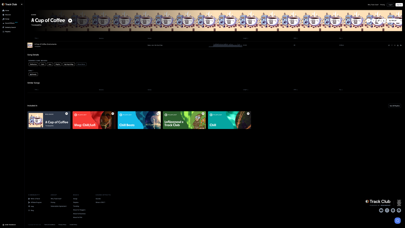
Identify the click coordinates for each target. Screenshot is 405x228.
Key (340, 38)
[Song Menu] (401, 45)
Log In (390, 4)
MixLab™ (394, 20)
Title (36, 38)
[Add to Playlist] (373, 20)
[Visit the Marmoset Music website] (377, 203)
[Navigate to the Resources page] (29, 206)
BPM (295, 38)
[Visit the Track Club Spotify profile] (393, 210)
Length (245, 38)
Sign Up (399, 4)
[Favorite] (368, 20)
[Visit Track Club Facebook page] (399, 210)
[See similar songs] (389, 45)
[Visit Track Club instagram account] (387, 210)
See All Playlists (395, 106)
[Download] (383, 20)
